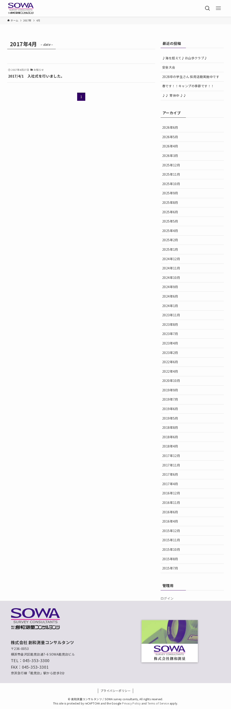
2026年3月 (170, 155)
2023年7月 (170, 333)
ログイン (167, 598)
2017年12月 (171, 455)
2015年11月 (171, 540)
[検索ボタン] (207, 8)
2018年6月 (170, 437)
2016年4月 (170, 521)
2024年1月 (170, 305)
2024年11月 (171, 268)
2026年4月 (170, 146)
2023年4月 (170, 343)
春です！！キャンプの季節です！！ (188, 86)
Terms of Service (158, 703)
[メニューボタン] (218, 8)
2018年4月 (170, 446)
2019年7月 (170, 399)
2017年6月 (170, 474)
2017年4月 (170, 484)
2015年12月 (171, 530)
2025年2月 (170, 240)
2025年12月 (171, 165)
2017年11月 (171, 465)
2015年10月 (171, 549)
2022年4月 (170, 371)
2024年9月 (170, 287)
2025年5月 (170, 221)
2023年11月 (171, 315)
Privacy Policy (131, 703)
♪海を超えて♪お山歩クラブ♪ (185, 58)
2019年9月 (170, 390)
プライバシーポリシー (115, 690)
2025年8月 (170, 202)
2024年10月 (171, 277)
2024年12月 (171, 259)
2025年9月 (170, 193)
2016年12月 (171, 493)
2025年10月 (171, 183)
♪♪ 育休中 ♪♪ (174, 95)
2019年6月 (170, 408)
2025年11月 (171, 174)
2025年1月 (170, 249)
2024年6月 (170, 296)
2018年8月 (170, 427)
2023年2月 (170, 352)
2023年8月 (170, 324)
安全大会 (168, 67)
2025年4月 (170, 230)
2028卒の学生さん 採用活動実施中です (190, 76)
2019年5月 (170, 418)
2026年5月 (170, 137)
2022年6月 (170, 362)
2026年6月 (170, 127)
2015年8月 (170, 559)
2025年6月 (170, 212)
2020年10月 (171, 380)
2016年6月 (170, 512)
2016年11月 (171, 502)
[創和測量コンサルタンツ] (20, 8)
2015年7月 (170, 568)
